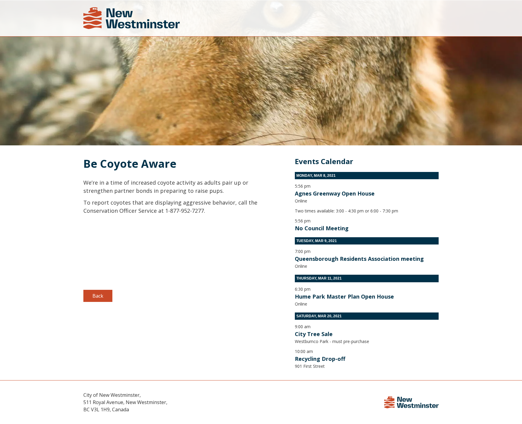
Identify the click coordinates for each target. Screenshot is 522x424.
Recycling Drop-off (320, 358)
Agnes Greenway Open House (335, 193)
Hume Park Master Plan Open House (344, 296)
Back (97, 296)
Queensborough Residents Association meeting (359, 258)
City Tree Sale (314, 334)
